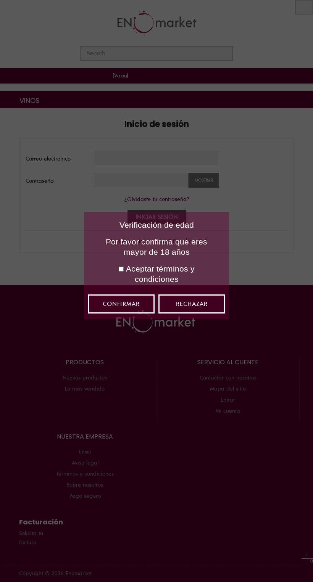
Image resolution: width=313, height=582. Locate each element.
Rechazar (192, 304)
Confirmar (121, 304)
